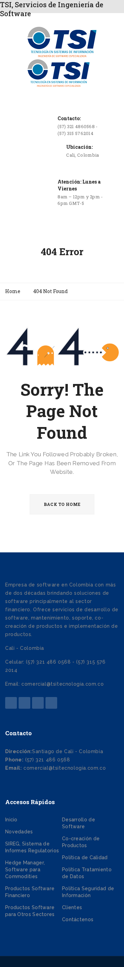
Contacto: (69, 118)
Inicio (11, 819)
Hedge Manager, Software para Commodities (25, 869)
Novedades (19, 831)
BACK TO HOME (62, 504)
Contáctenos (77, 919)
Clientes (72, 907)
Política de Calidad (85, 857)
